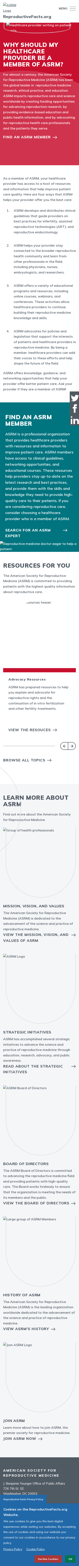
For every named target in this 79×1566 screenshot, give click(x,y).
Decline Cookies (48, 1559)
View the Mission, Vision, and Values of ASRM (36, 937)
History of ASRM (21, 1294)
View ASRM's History (26, 1329)
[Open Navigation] (71, 8)
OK (70, 1559)
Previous (64, 746)
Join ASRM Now (19, 1438)
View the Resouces (29, 730)
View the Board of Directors (36, 1203)
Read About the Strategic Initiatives (33, 1069)
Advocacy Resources (27, 679)
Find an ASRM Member (27, 137)
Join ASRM (14, 1420)
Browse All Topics (24, 760)
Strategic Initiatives (27, 1032)
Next (72, 746)
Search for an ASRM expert (28, 533)
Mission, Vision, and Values (33, 906)
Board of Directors (26, 1163)
